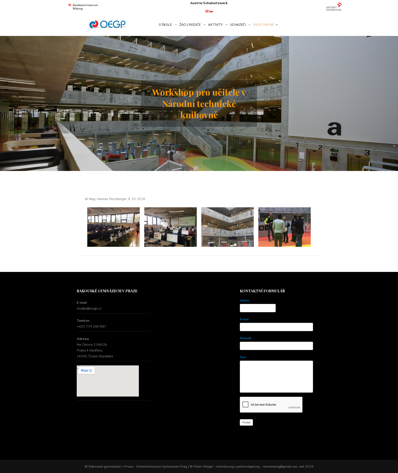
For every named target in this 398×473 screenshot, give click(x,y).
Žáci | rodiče (190, 25)
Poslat (246, 422)
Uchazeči (238, 25)
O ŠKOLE (165, 25)
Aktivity (215, 25)
